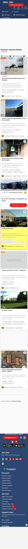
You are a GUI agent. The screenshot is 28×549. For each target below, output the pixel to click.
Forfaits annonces (6, 506)
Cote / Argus (5, 501)
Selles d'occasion (20, 15)
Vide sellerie (5, 488)
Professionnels (19, 56)
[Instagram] (24, 437)
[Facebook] (20, 437)
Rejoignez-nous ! (10, 437)
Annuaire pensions (6, 483)
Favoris (14, 8)
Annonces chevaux (7, 476)
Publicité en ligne (6, 504)
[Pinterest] (16, 442)
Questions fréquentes (7, 522)
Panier (25, 8)
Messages (18, 8)
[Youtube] (12, 442)
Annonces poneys (6, 478)
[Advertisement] (14, 34)
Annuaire (6, 17)
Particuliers (6, 56)
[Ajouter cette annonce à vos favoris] (24, 59)
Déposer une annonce (16, 5)
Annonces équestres (7, 485)
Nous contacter (6, 520)
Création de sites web (7, 508)
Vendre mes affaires (7, 499)
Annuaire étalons (6, 480)
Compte (22, 8)
